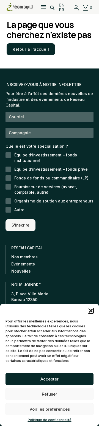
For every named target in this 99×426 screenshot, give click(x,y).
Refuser (49, 394)
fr (61, 9)
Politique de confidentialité (50, 420)
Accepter (49, 379)
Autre (19, 209)
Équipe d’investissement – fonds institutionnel (45, 158)
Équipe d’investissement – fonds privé (51, 169)
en (62, 5)
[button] (91, 310)
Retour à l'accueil (31, 49)
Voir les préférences (49, 409)
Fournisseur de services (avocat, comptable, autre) (45, 189)
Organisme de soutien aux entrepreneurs (54, 201)
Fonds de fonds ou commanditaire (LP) (51, 178)
